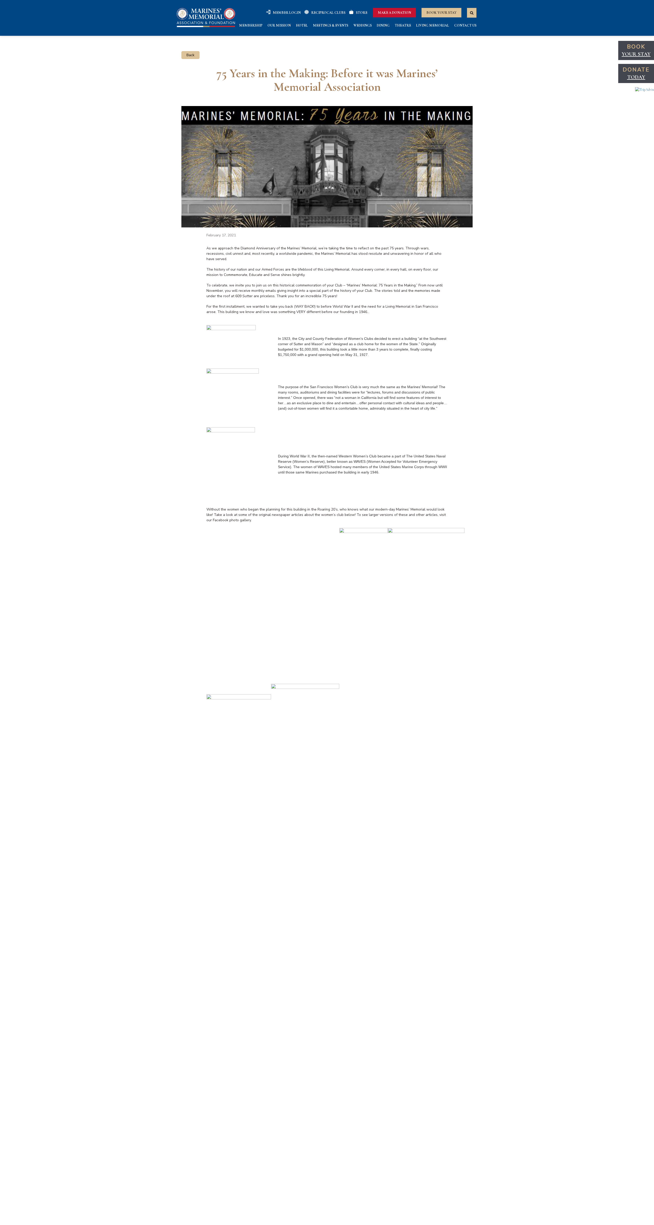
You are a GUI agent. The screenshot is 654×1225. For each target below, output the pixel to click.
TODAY (636, 77)
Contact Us (465, 25)
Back (190, 55)
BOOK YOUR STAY (441, 12)
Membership (250, 25)
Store (361, 12)
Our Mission (279, 25)
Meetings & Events (330, 25)
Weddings (362, 25)
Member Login (287, 12)
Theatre (403, 25)
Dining (383, 25)
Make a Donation (394, 12)
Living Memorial (432, 25)
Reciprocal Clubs (328, 12)
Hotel (302, 25)
